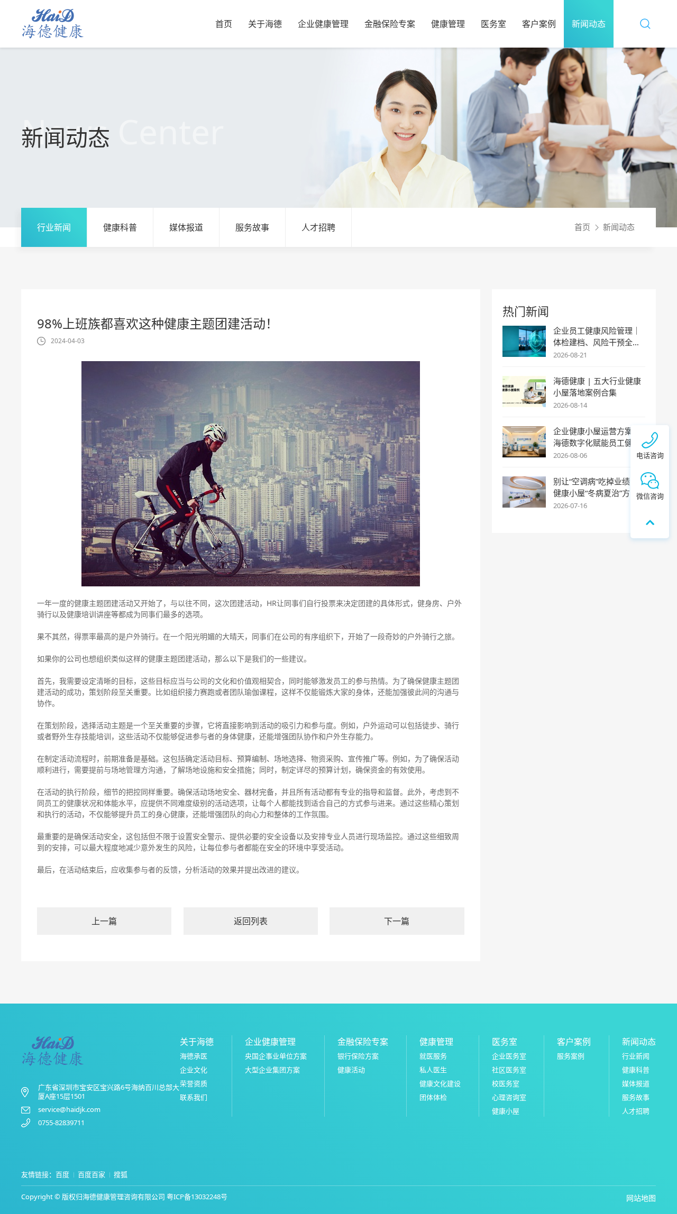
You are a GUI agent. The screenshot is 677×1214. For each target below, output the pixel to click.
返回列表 (251, 921)
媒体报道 (186, 227)
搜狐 (120, 1174)
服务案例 (570, 1056)
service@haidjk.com (69, 1109)
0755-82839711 (61, 1122)
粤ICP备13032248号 (197, 1196)
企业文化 (193, 1069)
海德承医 (193, 1056)
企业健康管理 (323, 24)
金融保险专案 (389, 24)
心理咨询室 (509, 1097)
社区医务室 (509, 1069)
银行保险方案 (358, 1056)
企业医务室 (509, 1056)
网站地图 (641, 1198)
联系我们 (193, 1097)
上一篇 (104, 921)
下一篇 (396, 921)
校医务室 (505, 1083)
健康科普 (120, 227)
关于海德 (265, 24)
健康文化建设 (440, 1083)
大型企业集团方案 (272, 1069)
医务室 (493, 24)
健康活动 (351, 1069)
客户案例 (539, 24)
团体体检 (433, 1097)
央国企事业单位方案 (276, 1056)
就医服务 (433, 1056)
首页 (223, 24)
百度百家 (91, 1174)
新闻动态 (589, 24)
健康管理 (448, 24)
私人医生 (433, 1069)
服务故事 (252, 227)
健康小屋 (505, 1111)
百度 (62, 1174)
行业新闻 (54, 227)
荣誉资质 (193, 1083)
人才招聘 (318, 227)
